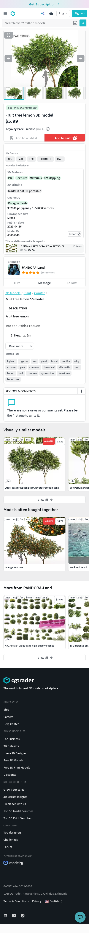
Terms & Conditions (16, 901)
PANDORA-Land (33, 267)
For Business (11, 739)
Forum (7, 847)
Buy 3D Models (12, 731)
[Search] (82, 23)
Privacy (36, 901)
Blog (6, 710)
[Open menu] (5, 13)
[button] (75, 23)
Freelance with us (14, 804)
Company (8, 702)
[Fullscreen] (8, 35)
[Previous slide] (8, 58)
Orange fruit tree (14, 567)
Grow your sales (13, 790)
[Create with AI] (42, 13)
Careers (8, 717)
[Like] (17, 147)
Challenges (10, 840)
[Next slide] (80, 58)
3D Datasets (11, 746)
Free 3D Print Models (16, 767)
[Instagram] (23, 915)
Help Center (11, 724)
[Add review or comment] (81, 391)
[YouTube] (14, 915)
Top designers (12, 832)
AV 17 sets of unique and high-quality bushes (29, 645)
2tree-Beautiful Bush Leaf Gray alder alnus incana (32, 487)
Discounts (9, 775)
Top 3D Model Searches (18, 811)
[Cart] (51, 13)
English (52, 901)
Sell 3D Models (12, 781)
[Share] (71, 147)
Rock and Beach (78, 567)
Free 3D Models (13, 760)
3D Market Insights (15, 797)
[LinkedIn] (6, 915)
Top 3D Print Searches (17, 818)
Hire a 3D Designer (15, 753)
